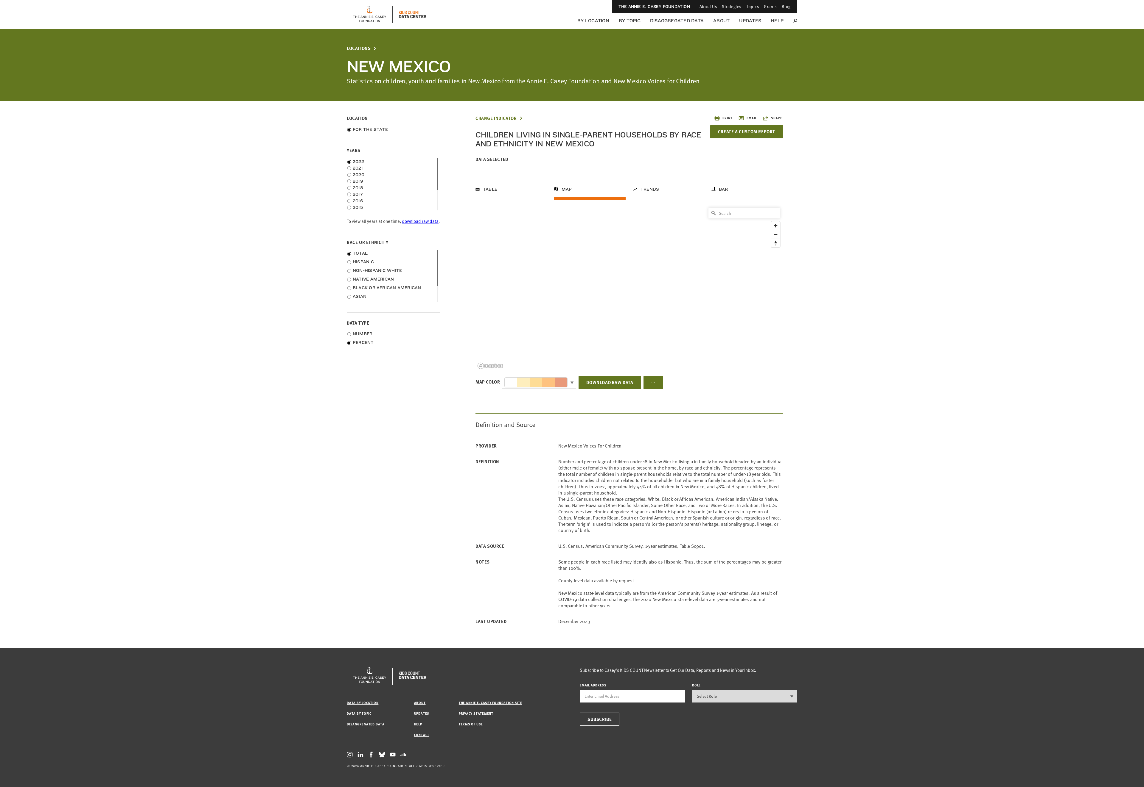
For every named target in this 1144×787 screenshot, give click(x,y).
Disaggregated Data (677, 21)
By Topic (630, 21)
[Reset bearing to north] (775, 243)
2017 (358, 194)
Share (776, 118)
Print (727, 118)
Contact (421, 735)
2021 (358, 168)
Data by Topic (359, 713)
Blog (786, 6)
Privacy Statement (476, 713)
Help (777, 21)
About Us (708, 6)
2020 (358, 174)
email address (593, 685)
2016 (358, 201)
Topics (752, 6)
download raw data (420, 221)
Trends (650, 189)
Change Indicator (496, 118)
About (721, 21)
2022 (358, 161)
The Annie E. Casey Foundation (654, 6)
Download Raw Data (609, 382)
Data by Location (362, 702)
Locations (359, 48)
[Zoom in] (775, 225)
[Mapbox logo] (490, 365)
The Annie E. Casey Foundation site (490, 702)
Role (696, 685)
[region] (629, 288)
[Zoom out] (775, 234)
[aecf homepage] (369, 15)
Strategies (732, 6)
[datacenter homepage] (413, 14)
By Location (593, 21)
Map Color (487, 381)
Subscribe (599, 719)
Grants (770, 6)
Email (752, 118)
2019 (358, 181)
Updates (750, 21)
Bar (723, 189)
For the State (370, 129)
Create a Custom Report (746, 131)
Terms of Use (471, 724)
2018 (358, 187)
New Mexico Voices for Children (589, 446)
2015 (358, 207)
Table (490, 189)
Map (567, 189)
